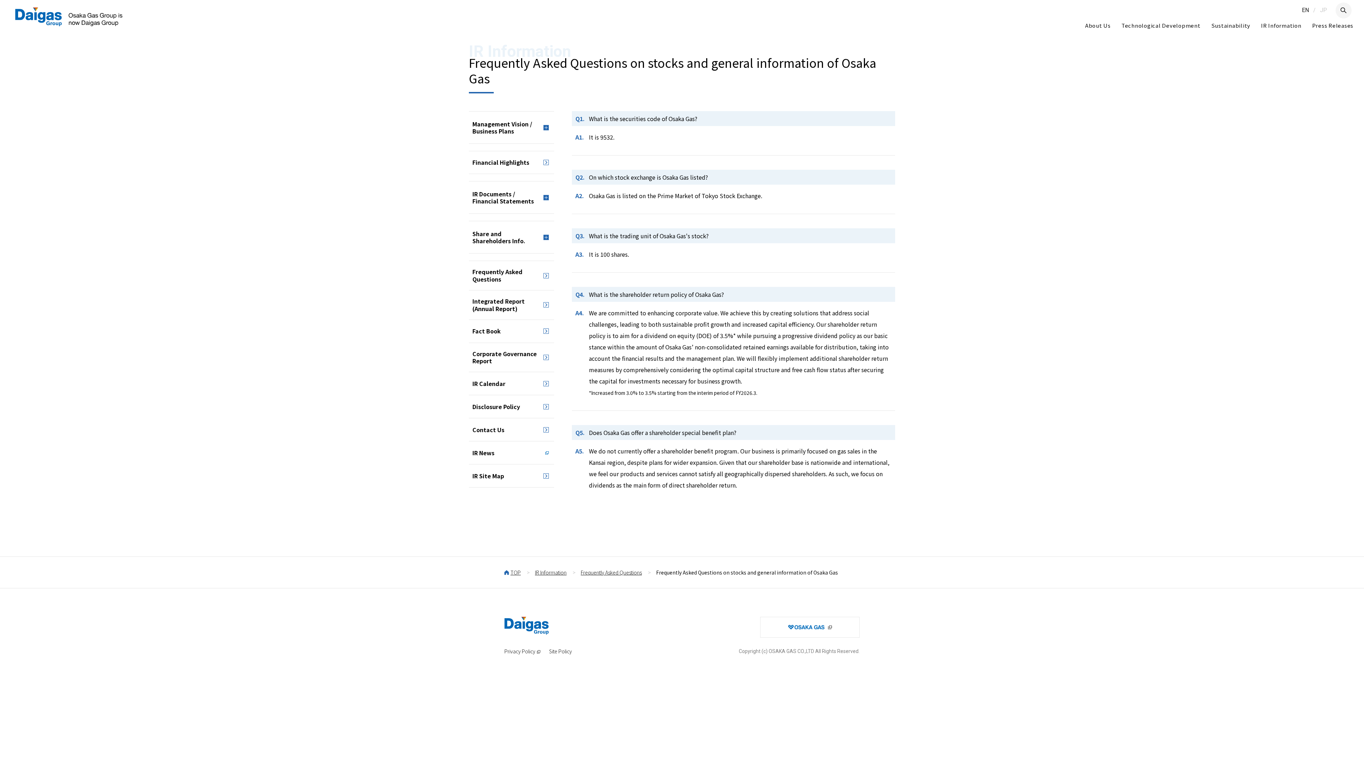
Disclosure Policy (496, 406)
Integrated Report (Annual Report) (498, 305)
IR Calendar (488, 383)
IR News (483, 452)
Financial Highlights (500, 162)
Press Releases (1333, 25)
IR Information (1281, 25)
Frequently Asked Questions (497, 275)
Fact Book (486, 331)
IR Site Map (488, 476)
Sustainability (1231, 25)
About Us (1098, 25)
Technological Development (1161, 25)
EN (1305, 10)
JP (1323, 10)
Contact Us (488, 429)
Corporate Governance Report (504, 357)
